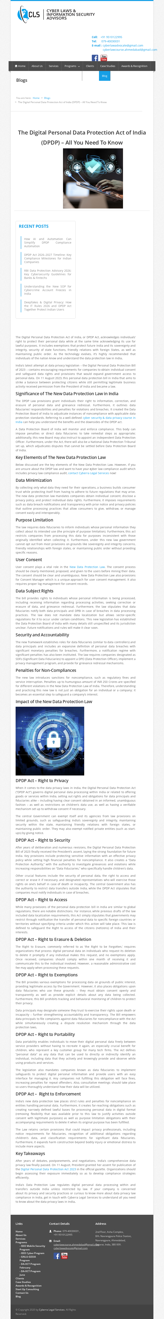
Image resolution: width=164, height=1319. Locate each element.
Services (53, 66)
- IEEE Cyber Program (32, 1253)
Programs (71, 66)
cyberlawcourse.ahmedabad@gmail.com (130, 50)
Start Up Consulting (27, 1289)
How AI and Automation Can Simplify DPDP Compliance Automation (47, 242)
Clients (90, 66)
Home (21, 66)
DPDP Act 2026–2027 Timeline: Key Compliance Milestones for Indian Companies (47, 258)
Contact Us (22, 1293)
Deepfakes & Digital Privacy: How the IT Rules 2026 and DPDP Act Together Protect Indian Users (47, 305)
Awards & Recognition (134, 66)
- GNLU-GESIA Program (28, 1258)
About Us (37, 66)
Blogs (47, 98)
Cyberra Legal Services (52, 1309)
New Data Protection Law (87, 567)
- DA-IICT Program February (30, 1265)
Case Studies (107, 66)
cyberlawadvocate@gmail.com (123, 45)
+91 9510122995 (111, 37)
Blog (104, 76)
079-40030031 (110, 41)
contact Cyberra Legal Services (88, 473)
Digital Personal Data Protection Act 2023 (48, 1169)
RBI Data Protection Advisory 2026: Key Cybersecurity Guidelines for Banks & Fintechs (47, 274)
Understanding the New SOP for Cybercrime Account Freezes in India (47, 290)
